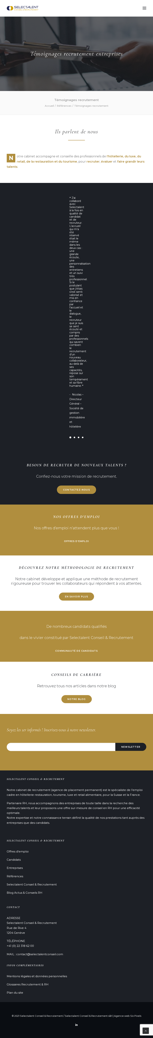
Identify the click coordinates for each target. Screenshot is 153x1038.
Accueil (49, 105)
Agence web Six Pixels (127, 1015)
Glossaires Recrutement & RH (28, 984)
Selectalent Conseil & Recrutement (32, 884)
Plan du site (15, 992)
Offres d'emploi (76, 336)
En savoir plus (76, 392)
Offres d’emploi (18, 851)
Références (64, 105)
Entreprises (15, 868)
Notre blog (76, 494)
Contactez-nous (76, 285)
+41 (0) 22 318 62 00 (20, 946)
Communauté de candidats (76, 446)
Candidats (14, 859)
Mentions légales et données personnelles (37, 976)
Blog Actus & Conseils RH (24, 892)
